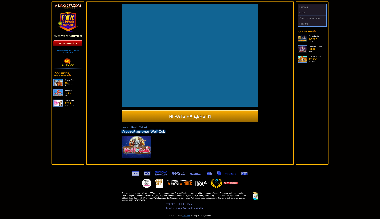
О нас (302, 12)
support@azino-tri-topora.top (189, 208)
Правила (303, 23)
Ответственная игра (309, 18)
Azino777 (186, 215)
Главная (303, 7)
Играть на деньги (190, 116)
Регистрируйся (68, 43)
